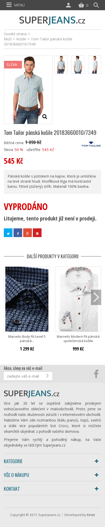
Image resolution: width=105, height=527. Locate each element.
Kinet (91, 514)
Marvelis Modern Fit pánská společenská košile (78, 338)
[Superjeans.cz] (52, 20)
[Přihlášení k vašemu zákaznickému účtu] (69, 5)
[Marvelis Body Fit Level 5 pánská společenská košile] (27, 299)
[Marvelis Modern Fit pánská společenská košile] (78, 299)
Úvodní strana (15, 33)
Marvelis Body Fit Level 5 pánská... (27, 338)
